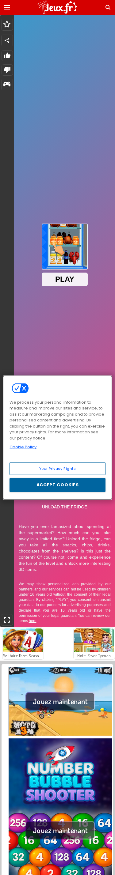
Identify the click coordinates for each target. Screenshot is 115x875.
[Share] (7, 40)
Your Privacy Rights (57, 468)
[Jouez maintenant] (60, 735)
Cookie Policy (23, 447)
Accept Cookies (57, 485)
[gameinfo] (7, 85)
